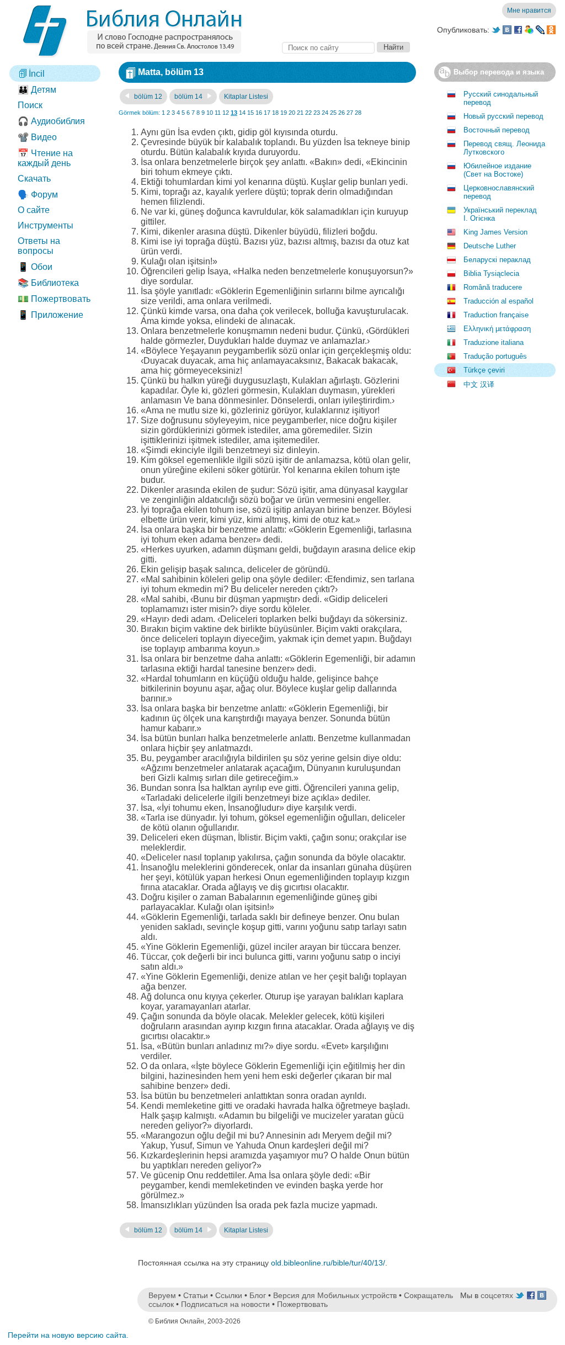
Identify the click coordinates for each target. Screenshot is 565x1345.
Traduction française (496, 315)
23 (316, 112)
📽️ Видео (37, 137)
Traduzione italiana (493, 342)
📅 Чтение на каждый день (45, 158)
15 (250, 112)
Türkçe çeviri (484, 370)
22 (308, 112)
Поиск (30, 105)
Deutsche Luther (489, 246)
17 (267, 112)
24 (325, 112)
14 (242, 112)
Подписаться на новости (225, 1304)
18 (275, 112)
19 (283, 112)
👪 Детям (37, 89)
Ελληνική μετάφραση (497, 329)
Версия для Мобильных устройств (335, 1295)
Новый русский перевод (503, 116)
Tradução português (495, 356)
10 (209, 112)
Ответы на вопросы (39, 246)
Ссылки (228, 1295)
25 (333, 112)
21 (300, 112)
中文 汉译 (478, 384)
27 (350, 112)
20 (292, 112)
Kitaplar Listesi (246, 96)
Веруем (162, 1295)
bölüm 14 (189, 96)
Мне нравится (529, 10)
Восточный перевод (496, 130)
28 (358, 112)
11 (218, 112)
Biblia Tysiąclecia (491, 273)
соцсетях (497, 1295)
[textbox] (328, 48)
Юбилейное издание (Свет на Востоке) (497, 170)
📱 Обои (35, 267)
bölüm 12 (147, 96)
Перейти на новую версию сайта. (68, 1335)
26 (341, 112)
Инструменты (45, 225)
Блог (257, 1295)
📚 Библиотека (48, 283)
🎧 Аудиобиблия (51, 121)
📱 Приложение (50, 315)
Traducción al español (498, 301)
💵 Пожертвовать (54, 299)
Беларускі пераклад (497, 260)
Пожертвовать (302, 1304)
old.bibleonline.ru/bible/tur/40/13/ (328, 1262)
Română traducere (492, 287)
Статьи (195, 1295)
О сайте (34, 210)
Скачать (34, 178)
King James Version (495, 232)
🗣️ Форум (38, 194)
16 (258, 112)
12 (225, 112)
